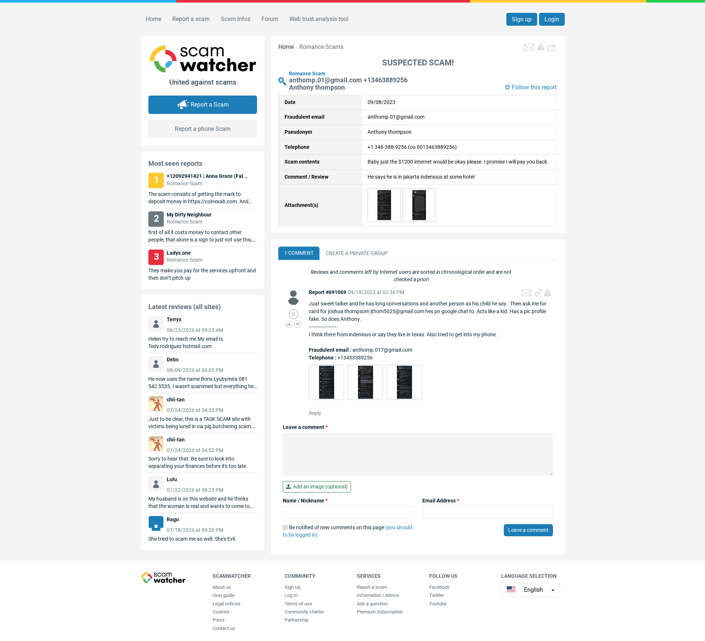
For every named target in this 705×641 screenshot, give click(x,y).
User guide (224, 595)
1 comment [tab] (299, 253)
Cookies (221, 612)
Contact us (224, 628)
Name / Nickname (305, 501)
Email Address (440, 501)
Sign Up (292, 587)
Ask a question (372, 603)
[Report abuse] (547, 292)
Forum (269, 18)
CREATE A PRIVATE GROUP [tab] (357, 253)
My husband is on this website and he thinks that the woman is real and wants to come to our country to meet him (199, 506)
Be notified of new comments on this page (347, 531)
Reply (315, 413)
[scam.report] (541, 46)
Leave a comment (305, 427)
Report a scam (191, 18)
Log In (291, 595)
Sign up (522, 19)
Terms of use (298, 603)
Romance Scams (321, 46)
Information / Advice (378, 595)
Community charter (304, 612)
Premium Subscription (380, 612)
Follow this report (534, 87)
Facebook (439, 587)
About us (222, 587)
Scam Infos (235, 18)
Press (219, 620)
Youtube (437, 603)
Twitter (436, 595)
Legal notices (227, 603)
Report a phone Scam (203, 128)
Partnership (296, 620)
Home (153, 18)
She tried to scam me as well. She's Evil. (192, 539)
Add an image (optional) (319, 487)
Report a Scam (210, 104)
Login (552, 19)
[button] (552, 47)
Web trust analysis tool (318, 18)
